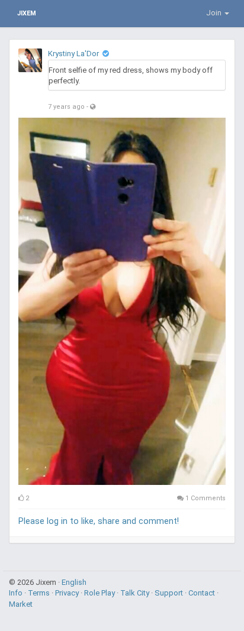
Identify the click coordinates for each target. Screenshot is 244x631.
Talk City (135, 592)
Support (170, 592)
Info (16, 592)
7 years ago (66, 107)
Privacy (68, 592)
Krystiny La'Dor (73, 53)
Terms (40, 592)
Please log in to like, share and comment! (98, 521)
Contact (202, 592)
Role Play (100, 592)
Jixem (26, 13)
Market (21, 604)
